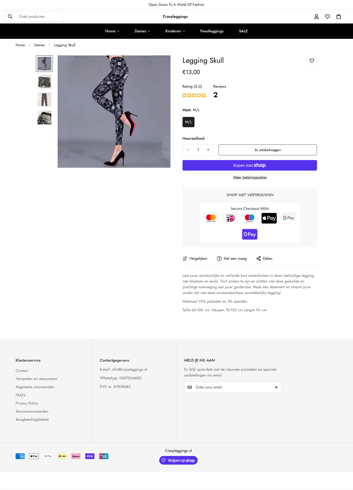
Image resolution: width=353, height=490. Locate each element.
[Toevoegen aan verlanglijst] (311, 60)
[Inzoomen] (160, 65)
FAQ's (20, 395)
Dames (140, 31)
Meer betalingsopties (250, 177)
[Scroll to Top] (343, 463)
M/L (188, 122)
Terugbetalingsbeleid (32, 419)
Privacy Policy (27, 403)
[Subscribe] (276, 387)
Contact (22, 370)
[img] (194, 95)
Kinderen (173, 31)
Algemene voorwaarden (35, 387)
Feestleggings (212, 31)
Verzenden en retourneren (36, 378)
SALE (243, 31)
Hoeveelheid (193, 138)
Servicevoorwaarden (32, 411)
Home (110, 31)
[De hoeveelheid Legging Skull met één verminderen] (188, 149)
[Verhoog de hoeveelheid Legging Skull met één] (208, 149)
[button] (338, 16)
